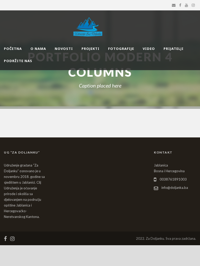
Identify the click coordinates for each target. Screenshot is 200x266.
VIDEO (149, 48)
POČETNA (13, 48)
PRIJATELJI (174, 48)
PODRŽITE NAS (18, 60)
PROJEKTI (90, 48)
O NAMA (38, 48)
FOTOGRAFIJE (121, 48)
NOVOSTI (64, 48)
